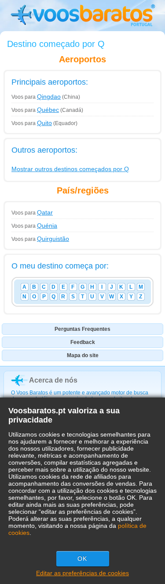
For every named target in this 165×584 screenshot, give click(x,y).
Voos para (36, 97)
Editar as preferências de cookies (82, 573)
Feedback (82, 342)
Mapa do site (83, 355)
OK (82, 558)
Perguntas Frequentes (82, 329)
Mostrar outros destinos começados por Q (70, 168)
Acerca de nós (53, 380)
